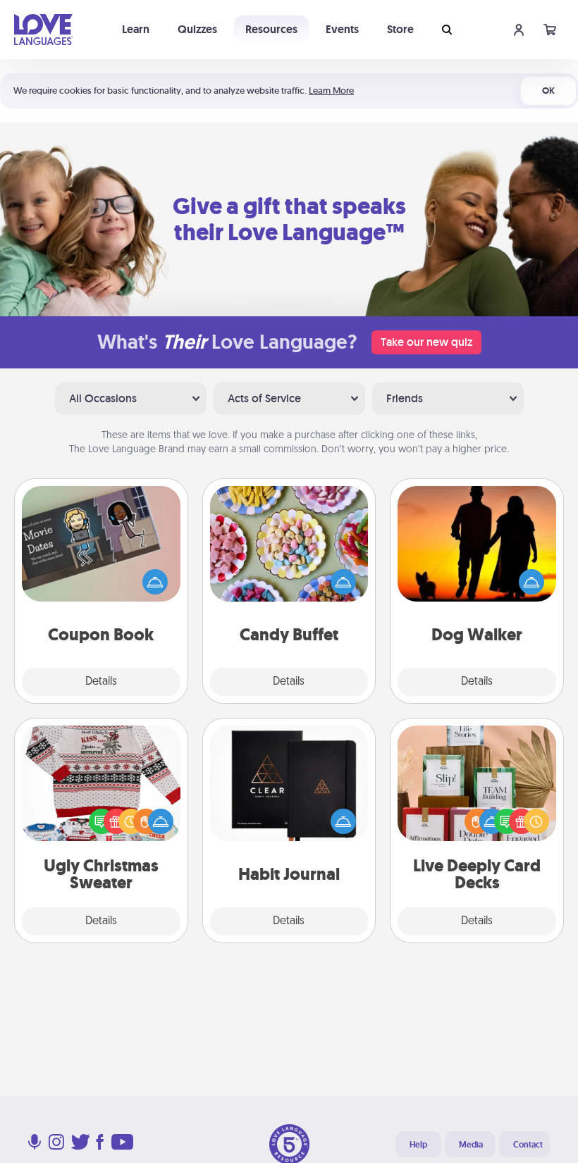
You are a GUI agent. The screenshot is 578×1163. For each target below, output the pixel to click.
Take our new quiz (426, 342)
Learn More (331, 91)
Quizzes (197, 29)
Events (342, 29)
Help (418, 1144)
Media (471, 1144)
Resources (271, 29)
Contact (528, 1144)
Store (400, 29)
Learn (135, 29)
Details (101, 682)
